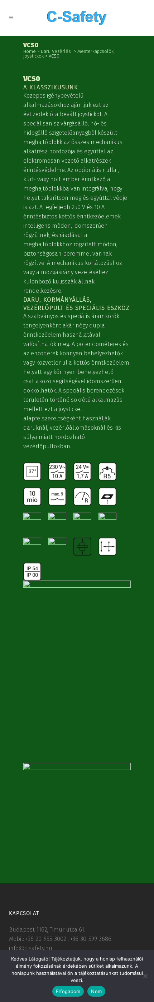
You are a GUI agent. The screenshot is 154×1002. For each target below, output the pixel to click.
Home (29, 51)
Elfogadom (68, 991)
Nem (96, 991)
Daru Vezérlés (56, 51)
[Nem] (145, 975)
